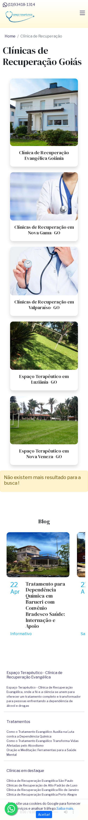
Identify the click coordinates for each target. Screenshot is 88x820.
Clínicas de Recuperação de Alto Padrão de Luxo (42, 785)
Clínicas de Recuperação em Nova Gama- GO (44, 230)
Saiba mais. (65, 808)
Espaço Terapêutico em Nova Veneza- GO (44, 454)
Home (10, 36)
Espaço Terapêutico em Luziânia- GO (44, 379)
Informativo (21, 634)
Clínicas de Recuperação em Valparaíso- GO (44, 305)
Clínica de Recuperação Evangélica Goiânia (44, 155)
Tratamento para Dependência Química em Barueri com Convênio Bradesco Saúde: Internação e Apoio (45, 605)
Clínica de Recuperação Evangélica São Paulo (40, 781)
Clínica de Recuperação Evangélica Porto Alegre (42, 794)
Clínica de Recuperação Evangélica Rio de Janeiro (43, 790)
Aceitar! (44, 814)
